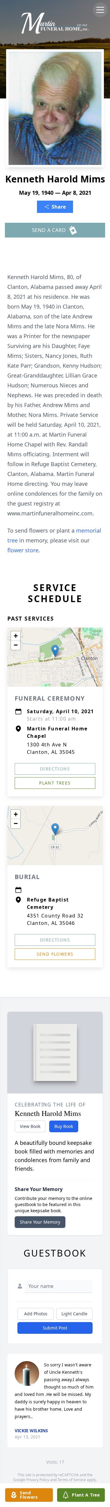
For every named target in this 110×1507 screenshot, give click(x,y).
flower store (22, 550)
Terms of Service (71, 1479)
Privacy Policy (37, 1479)
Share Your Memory (40, 1222)
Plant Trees (55, 783)
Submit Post (55, 1328)
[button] (55, 651)
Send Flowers (55, 954)
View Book (30, 1126)
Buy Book (63, 1126)
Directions (55, 769)
